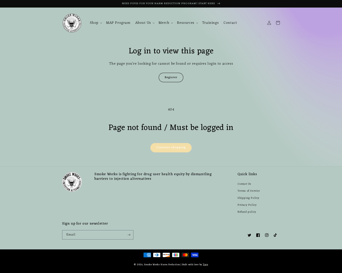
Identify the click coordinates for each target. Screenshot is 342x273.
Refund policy (247, 212)
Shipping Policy (248, 198)
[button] (95, 23)
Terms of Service (249, 190)
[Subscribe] (128, 234)
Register (171, 77)
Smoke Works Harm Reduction (162, 264)
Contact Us (244, 184)
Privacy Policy (247, 205)
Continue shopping (171, 147)
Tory (205, 264)
